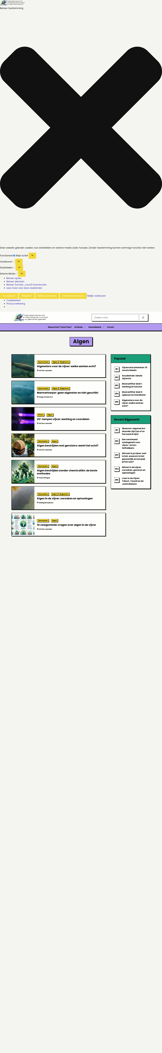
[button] (81, 128)
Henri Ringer (44, 478)
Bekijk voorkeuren (47, 295)
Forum (110, 327)
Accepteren (9, 295)
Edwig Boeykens (46, 502)
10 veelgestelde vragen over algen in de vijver (66, 525)
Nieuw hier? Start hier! (60, 327)
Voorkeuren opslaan (73, 295)
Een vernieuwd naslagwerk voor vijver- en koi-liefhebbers (131, 443)
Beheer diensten (15, 281)
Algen (55, 362)
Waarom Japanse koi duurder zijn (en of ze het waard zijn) (133, 431)
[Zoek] (143, 317)
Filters (40, 415)
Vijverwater (43, 441)
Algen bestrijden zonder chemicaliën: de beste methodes (67, 472)
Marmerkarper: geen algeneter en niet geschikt (67, 392)
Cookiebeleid (13, 300)
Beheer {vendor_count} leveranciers (26, 284)
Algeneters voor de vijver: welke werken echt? (66, 366)
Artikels (78, 327)
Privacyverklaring (15, 303)
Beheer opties (13, 278)
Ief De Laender (45, 370)
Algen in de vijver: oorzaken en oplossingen (65, 498)
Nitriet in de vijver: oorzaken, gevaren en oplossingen (133, 470)
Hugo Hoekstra (46, 397)
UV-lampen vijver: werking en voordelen (63, 419)
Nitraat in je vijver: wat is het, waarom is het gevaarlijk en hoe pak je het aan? (134, 457)
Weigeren (26, 295)
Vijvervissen (43, 362)
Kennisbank (94, 327)
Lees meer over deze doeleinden (24, 287)
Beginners (64, 362)
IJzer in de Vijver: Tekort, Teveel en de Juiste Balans (133, 481)
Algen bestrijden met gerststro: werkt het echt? (67, 445)
